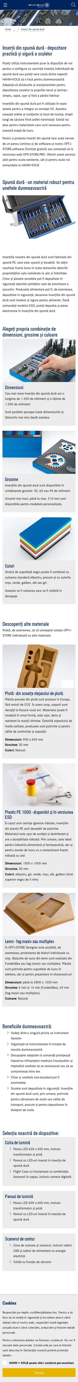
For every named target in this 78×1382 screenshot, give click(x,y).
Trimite (39, 1372)
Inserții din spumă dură (32, 29)
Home (8, 29)
